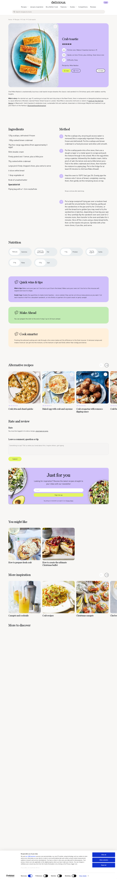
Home (10, 19)
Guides (72, 7)
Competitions (83, 7)
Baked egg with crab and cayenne (57, 409)
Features (63, 7)
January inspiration (36, 7)
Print (77, 71)
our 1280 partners (30, 856)
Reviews (93, 7)
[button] (107, 365)
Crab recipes (48, 616)
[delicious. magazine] (58, 2)
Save (67, 71)
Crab (23, 19)
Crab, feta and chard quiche (20, 409)
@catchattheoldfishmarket (36, 105)
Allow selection (103, 860)
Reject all (103, 865)
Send (101, 71)
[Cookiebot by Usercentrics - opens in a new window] (10, 876)
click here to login (41, 431)
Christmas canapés (85, 616)
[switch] (45, 876)
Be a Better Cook (52, 7)
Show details (83, 876)
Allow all (103, 854)
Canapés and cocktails (18, 616)
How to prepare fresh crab (20, 562)
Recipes (24, 7)
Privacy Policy (69, 501)
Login (105, 2)
